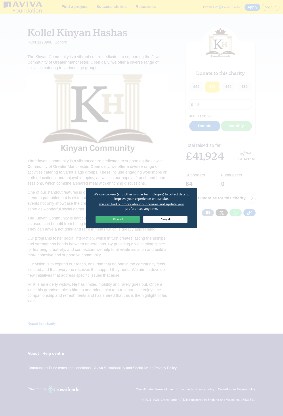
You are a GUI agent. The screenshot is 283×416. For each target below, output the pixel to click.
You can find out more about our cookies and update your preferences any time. (141, 206)
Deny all (165, 219)
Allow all (118, 219)
